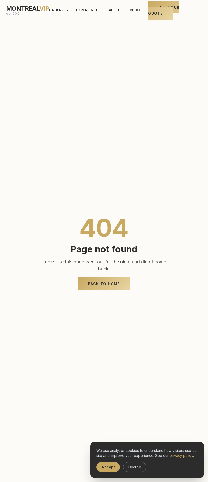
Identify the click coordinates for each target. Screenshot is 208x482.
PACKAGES (58, 10)
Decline (134, 467)
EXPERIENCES (88, 10)
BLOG (135, 10)
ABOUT (115, 10)
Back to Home (104, 284)
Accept (108, 467)
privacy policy (181, 455)
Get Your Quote (163, 10)
